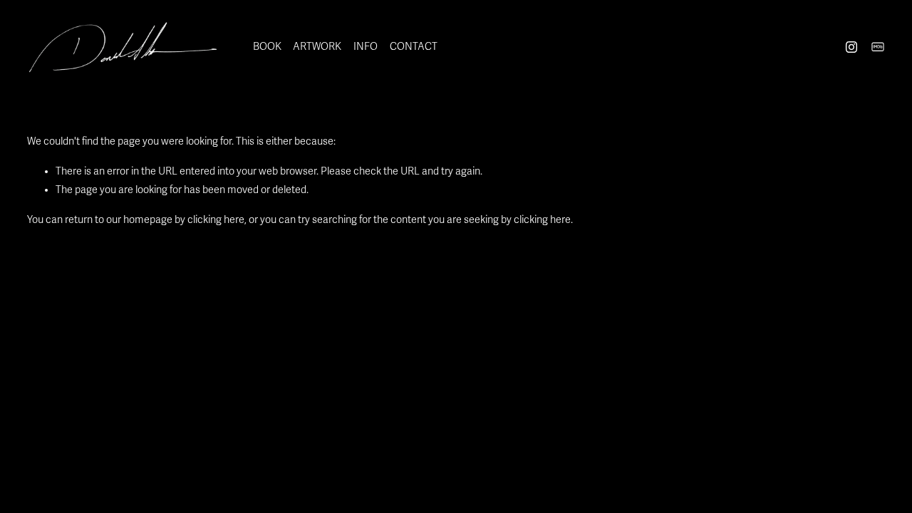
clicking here (215, 220)
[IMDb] (878, 47)
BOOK (267, 47)
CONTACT (413, 47)
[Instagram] (851, 47)
